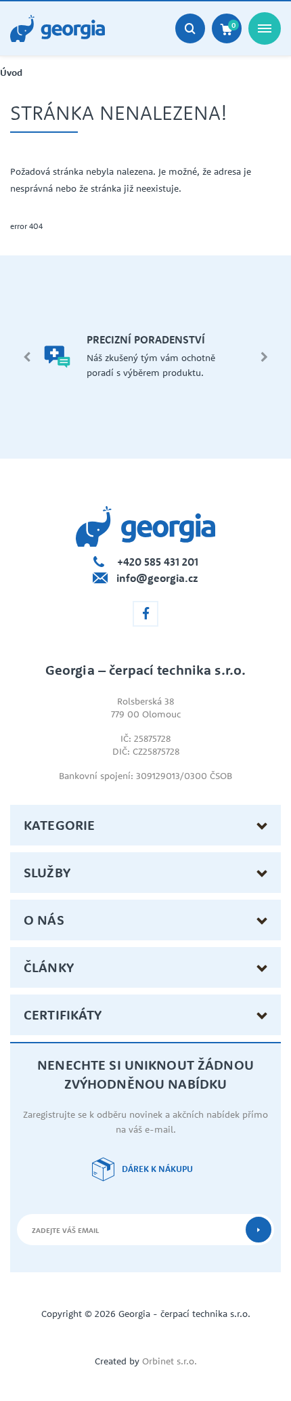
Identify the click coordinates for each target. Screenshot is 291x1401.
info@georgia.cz (157, 577)
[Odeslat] (258, 1229)
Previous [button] (27, 357)
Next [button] (264, 357)
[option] (145, 357)
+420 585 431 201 (157, 561)
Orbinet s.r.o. (169, 1361)
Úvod (11, 73)
